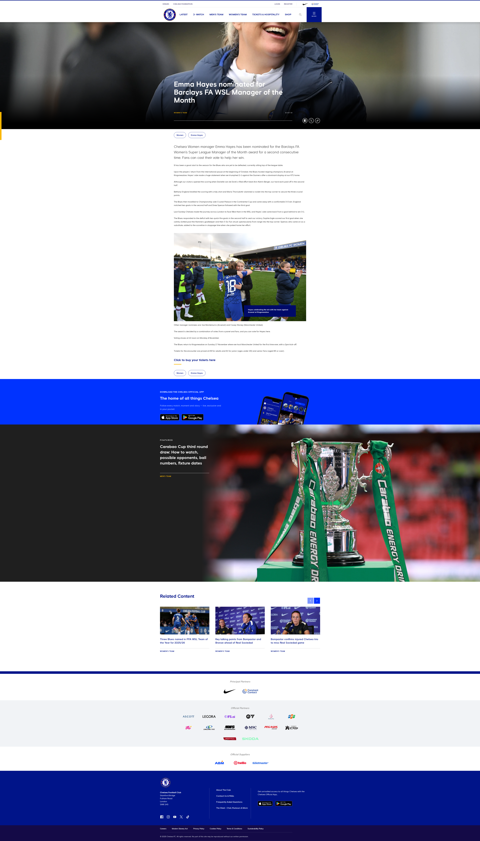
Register (288, 4)
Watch (200, 14)
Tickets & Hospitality (265, 14)
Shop (288, 14)
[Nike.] (305, 4)
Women (179, 135)
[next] (317, 601)
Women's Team (238, 14)
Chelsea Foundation (182, 4)
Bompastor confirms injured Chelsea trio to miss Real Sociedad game (294, 641)
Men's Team (216, 14)
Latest (184, 14)
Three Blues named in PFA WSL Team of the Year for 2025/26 (184, 641)
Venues (165, 4)
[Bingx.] (315, 4)
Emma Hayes (197, 135)
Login (277, 4)
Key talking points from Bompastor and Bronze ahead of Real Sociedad (238, 641)
